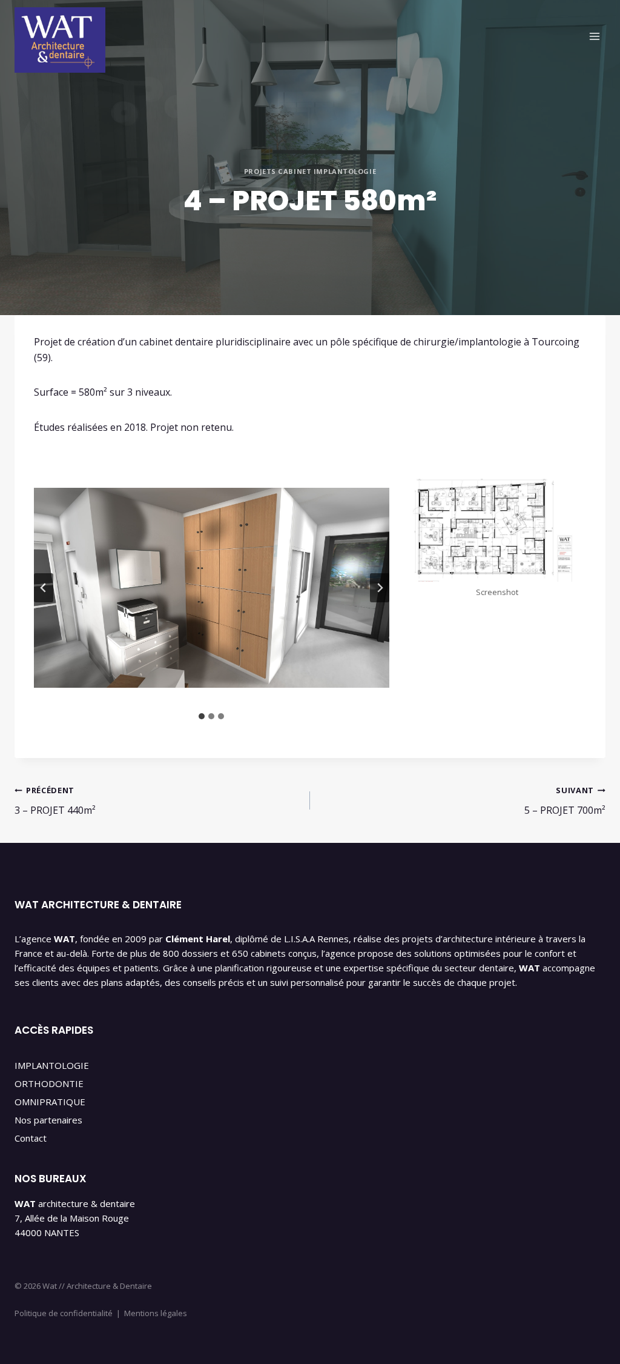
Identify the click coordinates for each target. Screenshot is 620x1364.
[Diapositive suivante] (379, 587)
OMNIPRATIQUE (50, 1102)
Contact (31, 1138)
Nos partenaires (48, 1120)
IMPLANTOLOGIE (52, 1065)
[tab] (202, 716)
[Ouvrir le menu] (594, 36)
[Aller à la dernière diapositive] (43, 587)
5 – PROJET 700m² (564, 801)
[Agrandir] (570, 485)
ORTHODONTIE (49, 1083)
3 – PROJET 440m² (55, 801)
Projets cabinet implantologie (310, 171)
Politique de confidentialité (64, 1313)
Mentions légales (155, 1313)
